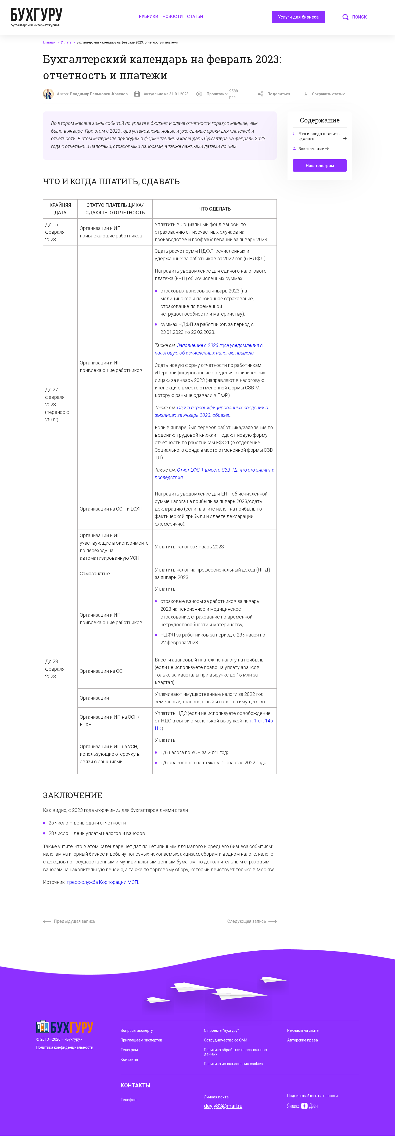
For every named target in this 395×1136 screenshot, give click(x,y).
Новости (173, 16)
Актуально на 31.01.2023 (166, 94)
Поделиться (278, 94)
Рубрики (148, 16)
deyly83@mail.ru (223, 1106)
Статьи (195, 16)
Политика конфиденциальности (64, 1047)
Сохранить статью (329, 94)
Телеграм (129, 1050)
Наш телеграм (320, 165)
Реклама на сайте (303, 1030)
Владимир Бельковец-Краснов (99, 94)
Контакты (129, 1059)
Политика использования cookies (233, 1064)
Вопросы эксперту (137, 1030)
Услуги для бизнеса (298, 17)
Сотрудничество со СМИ (225, 1040)
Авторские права (302, 1040)
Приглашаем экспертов (141, 1040)
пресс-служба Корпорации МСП (102, 882)
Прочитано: (222, 94)
